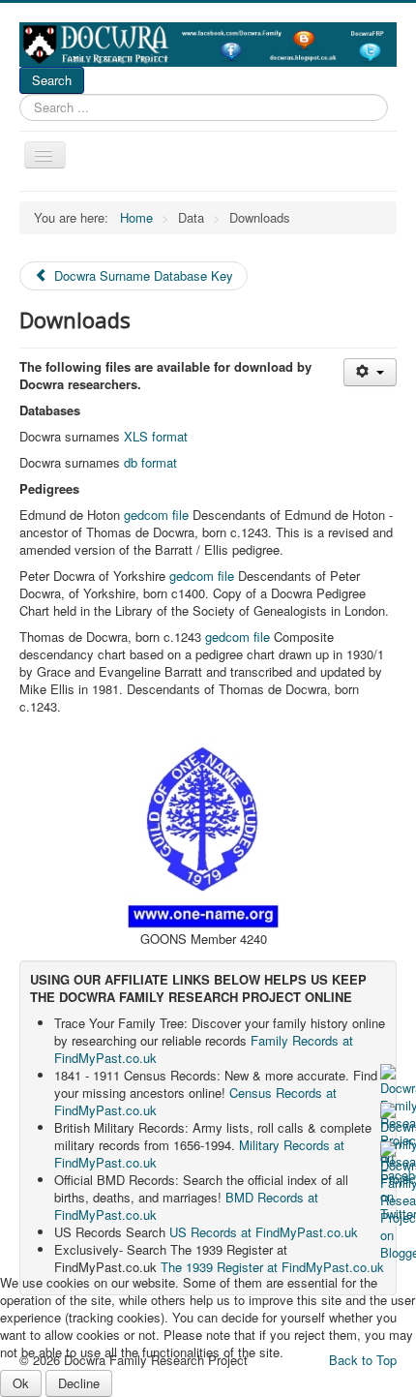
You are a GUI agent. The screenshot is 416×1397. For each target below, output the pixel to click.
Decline (79, 1383)
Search (52, 80)
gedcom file (156, 514)
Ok (21, 1383)
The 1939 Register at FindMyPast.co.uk (272, 1267)
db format (150, 462)
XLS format (156, 436)
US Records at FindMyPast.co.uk (263, 1232)
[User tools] (370, 372)
